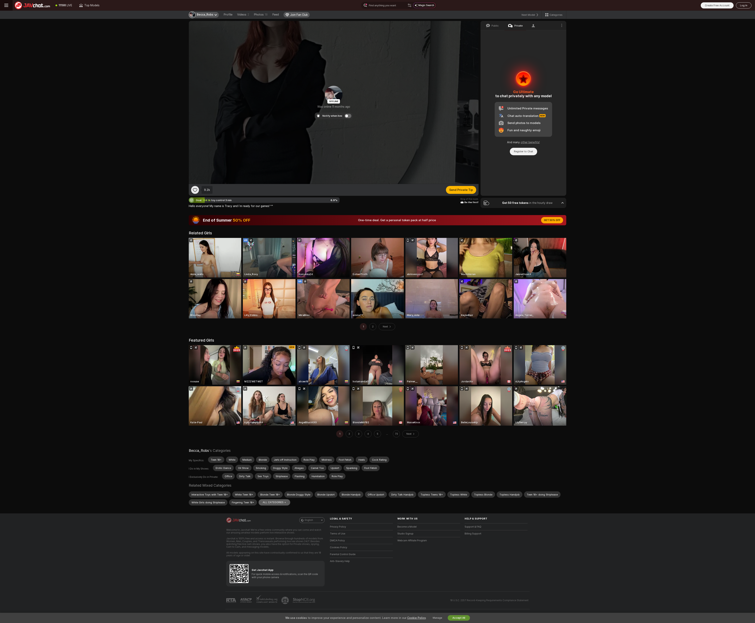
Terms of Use (337, 533)
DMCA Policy (337, 540)
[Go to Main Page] (32, 5)
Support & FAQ (473, 526)
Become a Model (407, 526)
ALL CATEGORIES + (274, 502)
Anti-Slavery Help (340, 561)
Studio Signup (405, 533)
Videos (243, 14)
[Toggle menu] (6, 5)
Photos (261, 14)
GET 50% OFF (552, 220)
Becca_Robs (199, 450)
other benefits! (530, 142)
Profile (228, 14)
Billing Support (473, 533)
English (309, 520)
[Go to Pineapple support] (285, 600)
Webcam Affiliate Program (412, 540)
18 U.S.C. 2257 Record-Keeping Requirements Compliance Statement (489, 600)
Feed (275, 14)
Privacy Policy (338, 526)
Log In (743, 5)
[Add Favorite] (195, 190)
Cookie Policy (416, 617)
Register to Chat (523, 151)
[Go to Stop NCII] (304, 600)
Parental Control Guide (342, 554)
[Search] (409, 5)
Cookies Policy (338, 547)
